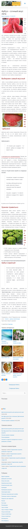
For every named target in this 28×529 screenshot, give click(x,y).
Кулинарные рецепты (7, 489)
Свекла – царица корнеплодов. (12, 319)
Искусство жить (5, 480)
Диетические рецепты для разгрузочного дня (13, 412)
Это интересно (5, 520)
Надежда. (10, 324)
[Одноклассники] (4, 379)
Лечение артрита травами (8, 420)
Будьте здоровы (5, 16)
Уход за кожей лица (6, 514)
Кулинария (4, 487)
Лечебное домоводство (5, 342)
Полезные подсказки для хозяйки (10, 494)
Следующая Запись (14, 388)
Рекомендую (5, 505)
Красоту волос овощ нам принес (18, 358)
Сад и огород (5, 507)
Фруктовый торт (6, 357)
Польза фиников (5, 437)
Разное (3, 500)
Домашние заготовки (7, 478)
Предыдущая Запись (14, 384)
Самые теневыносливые (17, 342)
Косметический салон (7, 485)
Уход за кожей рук (6, 516)
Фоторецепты (5, 518)
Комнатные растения (7, 483)
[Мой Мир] (6, 379)
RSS (4, 409)
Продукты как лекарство (7, 498)
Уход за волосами (6, 511)
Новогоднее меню (6, 492)
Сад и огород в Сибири (7, 509)
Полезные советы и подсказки (9, 496)
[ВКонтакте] (2, 379)
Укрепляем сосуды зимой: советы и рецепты (17, 375)
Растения (4, 503)
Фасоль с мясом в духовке (6, 374)
